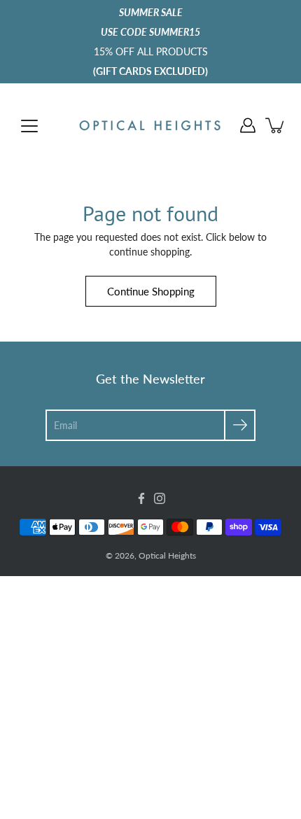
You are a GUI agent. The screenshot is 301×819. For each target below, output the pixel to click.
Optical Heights (167, 555)
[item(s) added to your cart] (276, 125)
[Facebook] (141, 498)
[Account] (248, 125)
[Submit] (239, 425)
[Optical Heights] (150, 125)
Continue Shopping (151, 291)
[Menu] (29, 126)
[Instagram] (159, 498)
